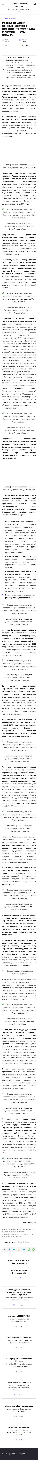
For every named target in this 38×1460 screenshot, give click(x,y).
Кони (14, 1232)
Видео (5, 1229)
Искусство (31, 1229)
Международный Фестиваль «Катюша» (19, 1360)
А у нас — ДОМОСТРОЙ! (19, 1316)
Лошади (22, 1232)
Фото (19, 1237)
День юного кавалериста (19, 1382)
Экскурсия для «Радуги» (19, 1427)
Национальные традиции (13, 1234)
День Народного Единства (19, 1337)
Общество (29, 1234)
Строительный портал (19, 5)
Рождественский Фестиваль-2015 (19, 1272)
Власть (13, 1229)
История (6, 1232)
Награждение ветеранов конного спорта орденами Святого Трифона (19, 1292)
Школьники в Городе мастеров (19, 1406)
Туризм (12, 1237)
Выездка (21, 1229)
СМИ (5, 1237)
